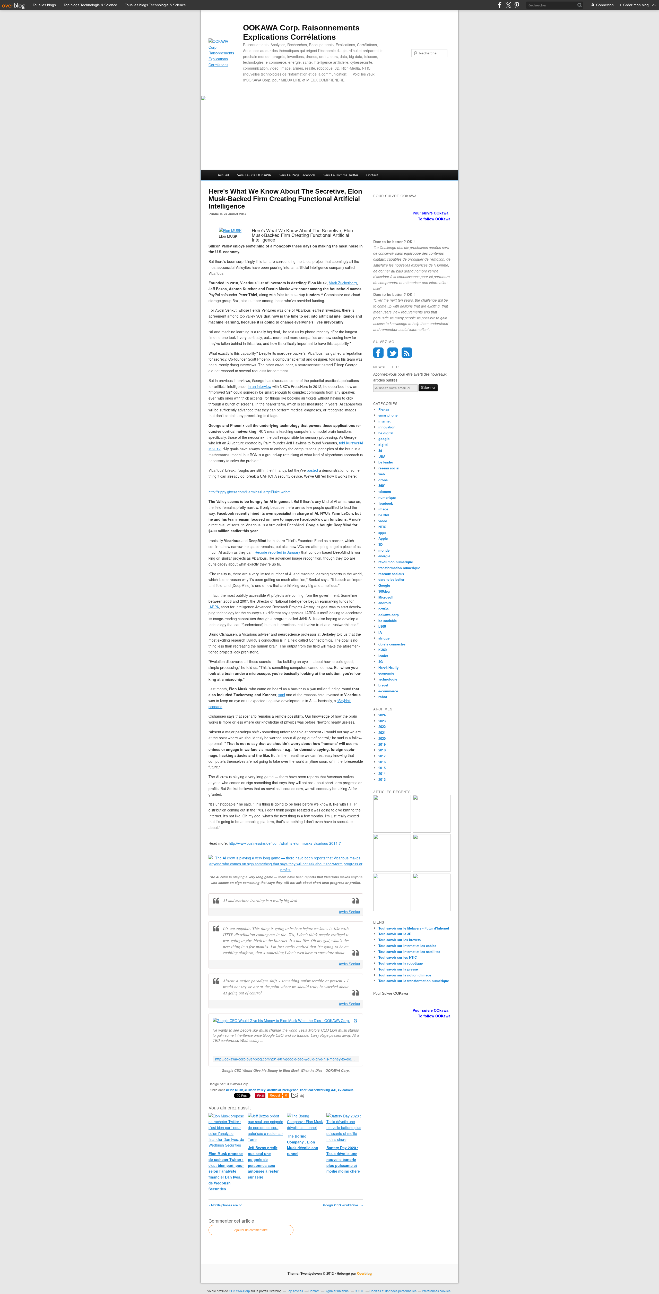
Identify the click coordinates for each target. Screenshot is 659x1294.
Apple (383, 538)
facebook (385, 503)
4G (380, 661)
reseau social (389, 468)
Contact (372, 174)
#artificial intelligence (282, 1090)
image (383, 509)
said (281, 694)
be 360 (383, 514)
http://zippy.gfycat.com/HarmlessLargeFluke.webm (250, 491)
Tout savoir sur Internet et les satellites (409, 951)
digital (383, 444)
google (383, 438)
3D (380, 544)
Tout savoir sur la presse (398, 969)
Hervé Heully (388, 667)
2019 (382, 744)
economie (386, 673)
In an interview (259, 386)
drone (383, 479)
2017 (382, 755)
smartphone (387, 415)
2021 (382, 732)
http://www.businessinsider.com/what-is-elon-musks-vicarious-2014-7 (285, 843)
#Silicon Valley (255, 1090)
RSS (407, 352)
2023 (382, 720)
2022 (382, 726)
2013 (382, 779)
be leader (385, 462)
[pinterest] (517, 5)
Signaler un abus (337, 1291)
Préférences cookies (436, 1291)
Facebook (378, 352)
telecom (384, 491)
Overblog (364, 1273)
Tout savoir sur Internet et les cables (407, 945)
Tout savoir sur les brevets (399, 939)
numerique (387, 497)
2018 (382, 750)
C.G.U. (359, 1291)
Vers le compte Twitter (340, 174)
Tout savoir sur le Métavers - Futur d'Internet (413, 928)
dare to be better (391, 579)
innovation (386, 427)
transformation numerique (399, 567)
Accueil (223, 174)
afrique (383, 638)
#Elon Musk (234, 1090)
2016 (382, 761)
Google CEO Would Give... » (343, 1205)
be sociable (387, 620)
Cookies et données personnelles (393, 1291)
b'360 (382, 649)
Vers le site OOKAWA (254, 174)
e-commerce (388, 691)
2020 (382, 738)
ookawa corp (388, 614)
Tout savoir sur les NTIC (397, 957)
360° (381, 485)
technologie (387, 679)
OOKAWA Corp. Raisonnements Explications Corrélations (301, 32)
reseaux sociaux (391, 573)
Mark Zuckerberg (343, 282)
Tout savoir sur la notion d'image (404, 975)
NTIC (382, 526)
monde (383, 550)
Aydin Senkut (349, 911)
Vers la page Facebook (297, 174)
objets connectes (391, 644)
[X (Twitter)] (508, 5)
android (384, 602)
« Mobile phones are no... (227, 1205)
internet (384, 421)
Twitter (392, 352)
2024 (382, 714)
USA (381, 456)
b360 (382, 626)
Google (384, 585)
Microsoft (385, 597)
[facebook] (500, 5)
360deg (384, 591)
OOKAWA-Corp (239, 1291)
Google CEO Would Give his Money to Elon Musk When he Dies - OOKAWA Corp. (356, 1021)
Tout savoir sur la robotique (400, 963)
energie (384, 555)
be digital (385, 432)
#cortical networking (315, 1090)
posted (312, 470)
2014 (382, 773)
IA (380, 632)
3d (380, 450)
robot (382, 696)
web (381, 473)
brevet (383, 685)
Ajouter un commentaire (251, 1230)
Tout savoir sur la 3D (394, 933)
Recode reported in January (277, 552)
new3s (383, 608)
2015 (382, 767)
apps (382, 532)
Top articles (295, 1291)
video (382, 520)
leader (383, 655)
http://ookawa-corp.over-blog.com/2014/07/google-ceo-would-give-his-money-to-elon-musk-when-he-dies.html (285, 1059)
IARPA (214, 606)
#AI (333, 1090)
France (383, 409)
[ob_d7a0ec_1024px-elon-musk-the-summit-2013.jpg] (230, 230)
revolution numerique (395, 561)
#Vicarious (345, 1090)
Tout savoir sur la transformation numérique (413, 980)
